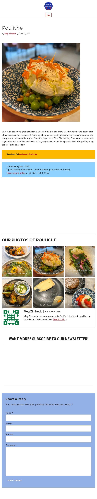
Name (9, 413)
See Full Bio (59, 319)
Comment (11, 445)
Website (9, 434)
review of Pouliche (28, 154)
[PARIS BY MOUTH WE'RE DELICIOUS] (48, 6)
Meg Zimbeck (10, 34)
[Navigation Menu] (49, 15)
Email (9, 423)
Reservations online (16, 173)
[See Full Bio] (66, 319)
